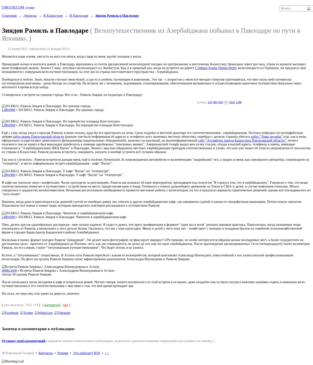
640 (220, 102)
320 (210, 102)
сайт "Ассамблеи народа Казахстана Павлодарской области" (242, 140)
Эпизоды (30, 15)
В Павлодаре (79, 15)
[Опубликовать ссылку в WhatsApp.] (44, 312)
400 (215, 102)
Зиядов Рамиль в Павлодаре (117, 15)
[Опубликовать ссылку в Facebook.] (10, 312)
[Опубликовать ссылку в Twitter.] (26, 312)
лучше (30, 7)
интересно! (53, 305)
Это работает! (83, 353)
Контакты (46, 353)
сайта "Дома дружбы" (267, 136)
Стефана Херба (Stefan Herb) (215, 68)
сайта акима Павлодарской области (38, 136)
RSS (97, 353)
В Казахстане (53, 15)
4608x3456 (9, 270)
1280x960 (8, 110)
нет (65, 305)
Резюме (62, 353)
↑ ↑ (107, 353)
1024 (232, 102)
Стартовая (9, 15)
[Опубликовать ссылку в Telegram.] (62, 312)
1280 (239, 102)
